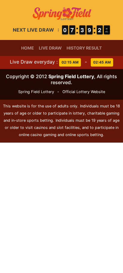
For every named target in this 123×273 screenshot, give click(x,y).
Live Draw (50, 47)
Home (27, 47)
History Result (84, 47)
